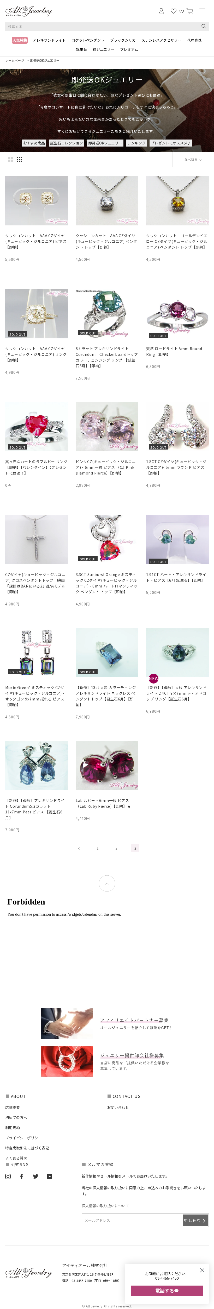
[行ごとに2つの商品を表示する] (10, 159)
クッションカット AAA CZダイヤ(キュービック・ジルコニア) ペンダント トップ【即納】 (106, 241)
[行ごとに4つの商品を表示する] (19, 159)
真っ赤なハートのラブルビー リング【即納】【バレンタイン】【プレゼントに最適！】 (36, 467)
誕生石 (81, 49)
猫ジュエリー (103, 49)
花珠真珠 (194, 40)
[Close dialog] (202, 1270)
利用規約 (12, 1127)
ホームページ (14, 60)
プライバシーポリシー (23, 1137)
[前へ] (79, 848)
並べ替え (192, 159)
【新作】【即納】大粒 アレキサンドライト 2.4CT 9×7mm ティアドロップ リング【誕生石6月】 (176, 693)
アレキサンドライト (49, 40)
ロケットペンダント (88, 40)
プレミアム (129, 49)
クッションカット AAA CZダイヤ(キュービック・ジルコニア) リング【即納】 (36, 354)
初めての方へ (16, 1117)
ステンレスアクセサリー (161, 40)
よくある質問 (16, 1158)
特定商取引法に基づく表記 (27, 1147)
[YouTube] (49, 1176)
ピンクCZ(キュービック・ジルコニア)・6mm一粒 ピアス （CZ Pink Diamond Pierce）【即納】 (106, 467)
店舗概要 (12, 1107)
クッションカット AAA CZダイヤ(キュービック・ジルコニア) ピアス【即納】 (36, 241)
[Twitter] (35, 1176)
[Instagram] (8, 1176)
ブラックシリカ (123, 40)
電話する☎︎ (167, 1290)
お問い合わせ (118, 1107)
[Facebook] (22, 1176)
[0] (189, 11)
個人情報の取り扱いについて (105, 1205)
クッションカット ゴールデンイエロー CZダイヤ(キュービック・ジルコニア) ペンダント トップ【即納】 (176, 241)
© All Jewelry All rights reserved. (107, 1306)
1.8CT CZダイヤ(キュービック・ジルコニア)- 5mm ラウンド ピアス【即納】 (176, 467)
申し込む (192, 1220)
